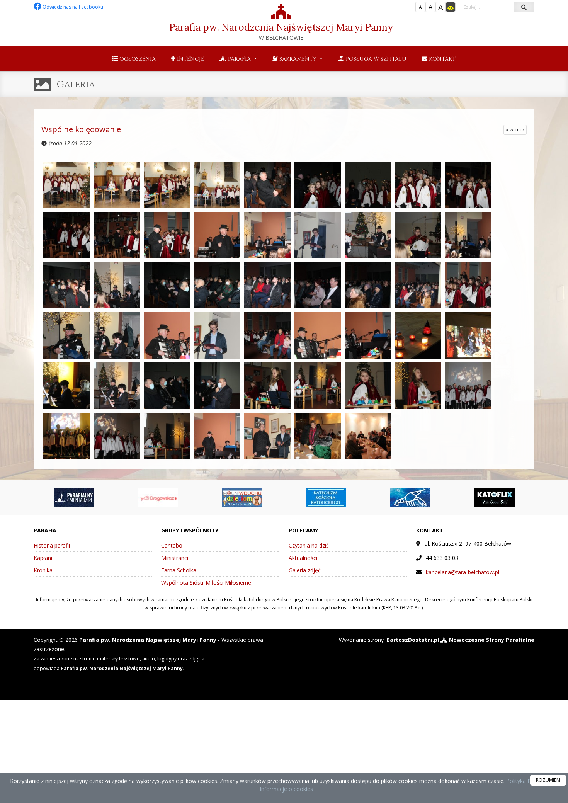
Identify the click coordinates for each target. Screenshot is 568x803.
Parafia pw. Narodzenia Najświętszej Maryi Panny (281, 31)
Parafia (239, 59)
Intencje (189, 59)
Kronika (43, 570)
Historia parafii (52, 545)
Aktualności (303, 557)
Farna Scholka (178, 570)
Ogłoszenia (137, 59)
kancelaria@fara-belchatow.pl (462, 572)
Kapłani (43, 557)
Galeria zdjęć (305, 570)
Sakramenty (298, 59)
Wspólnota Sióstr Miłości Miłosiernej (207, 582)
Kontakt (441, 59)
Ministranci (174, 557)
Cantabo (171, 545)
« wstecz (515, 129)
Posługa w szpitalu (375, 59)
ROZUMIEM (548, 780)
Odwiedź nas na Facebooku (72, 6)
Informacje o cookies (286, 789)
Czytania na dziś (309, 545)
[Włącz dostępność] (451, 7)
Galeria (76, 84)
